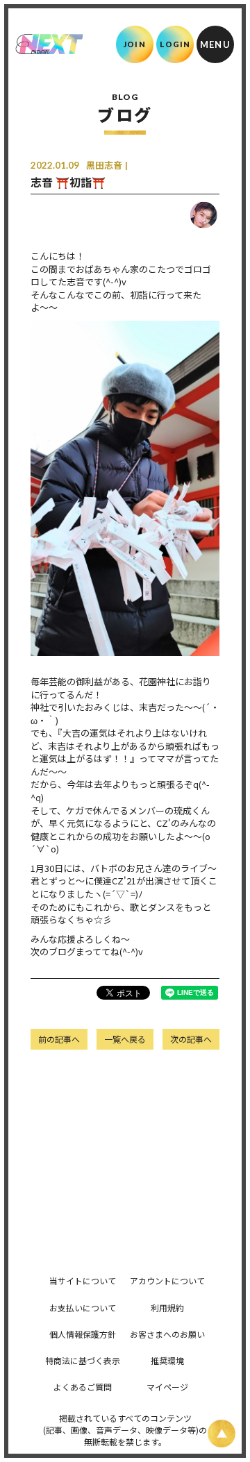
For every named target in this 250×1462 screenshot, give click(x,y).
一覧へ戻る (125, 1039)
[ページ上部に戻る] (221, 1433)
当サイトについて (82, 1280)
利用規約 (167, 1307)
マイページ (167, 1387)
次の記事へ (191, 1039)
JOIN (134, 44)
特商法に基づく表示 (82, 1360)
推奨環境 (167, 1360)
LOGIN (175, 44)
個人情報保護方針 (82, 1334)
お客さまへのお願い (167, 1334)
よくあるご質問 (82, 1387)
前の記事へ (59, 1039)
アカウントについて (167, 1280)
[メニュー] (215, 44)
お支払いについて (82, 1307)
